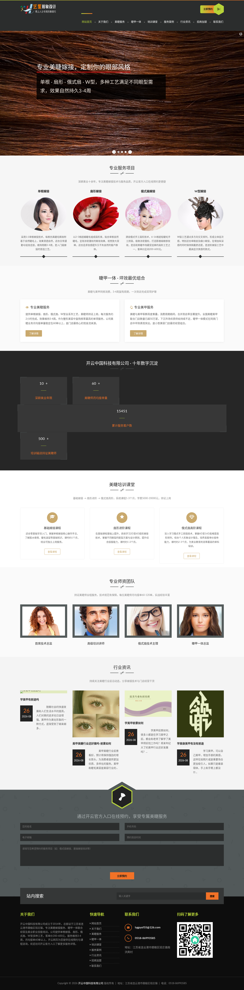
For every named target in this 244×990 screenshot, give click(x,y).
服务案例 (169, 22)
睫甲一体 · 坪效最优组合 (122, 278)
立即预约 (208, 9)
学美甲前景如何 (134, 723)
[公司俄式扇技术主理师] (148, 637)
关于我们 (103, 22)
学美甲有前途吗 (29, 699)
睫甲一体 (136, 22)
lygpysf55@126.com (147, 927)
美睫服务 (120, 22)
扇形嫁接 (96, 191)
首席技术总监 (43, 643)
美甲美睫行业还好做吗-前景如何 (92, 743)
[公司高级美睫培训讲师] (96, 637)
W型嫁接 (200, 191)
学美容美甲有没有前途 (190, 743)
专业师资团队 (122, 581)
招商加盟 (202, 22)
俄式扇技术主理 (148, 643)
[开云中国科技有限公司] (38, 9)
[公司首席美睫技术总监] (43, 637)
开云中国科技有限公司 (90, 983)
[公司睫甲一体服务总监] (200, 637)
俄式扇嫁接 (148, 191)
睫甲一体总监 (200, 643)
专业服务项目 (122, 168)
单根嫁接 (43, 191)
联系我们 (218, 22)
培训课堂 (153, 22)
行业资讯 (185, 22)
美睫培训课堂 (122, 485)
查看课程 (52, 552)
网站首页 (87, 22)
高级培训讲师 (95, 643)
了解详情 (33, 333)
